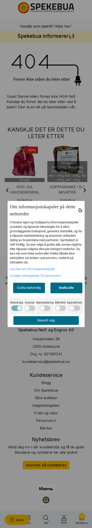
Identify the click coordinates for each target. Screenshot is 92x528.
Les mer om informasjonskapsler (32, 269)
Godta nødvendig (29, 287)
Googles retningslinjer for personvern (35, 275)
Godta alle (66, 287)
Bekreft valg (46, 320)
